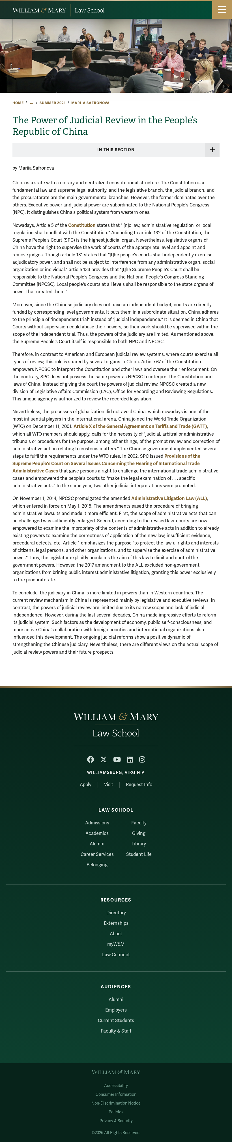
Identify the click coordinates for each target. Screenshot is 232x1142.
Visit (108, 785)
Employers (116, 1010)
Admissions (97, 823)
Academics (97, 833)
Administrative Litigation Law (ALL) (169, 498)
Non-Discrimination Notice (116, 1103)
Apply (85, 785)
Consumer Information (116, 1094)
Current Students (116, 1020)
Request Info (139, 785)
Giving (138, 833)
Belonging (97, 865)
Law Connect (116, 955)
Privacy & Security (116, 1120)
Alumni (97, 844)
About (116, 934)
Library (139, 844)
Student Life (139, 854)
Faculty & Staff (116, 1031)
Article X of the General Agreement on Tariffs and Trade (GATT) (140, 426)
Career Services (97, 854)
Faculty (139, 823)
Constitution (82, 225)
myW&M (116, 944)
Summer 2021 (52, 103)
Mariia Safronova (90, 103)
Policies (116, 1112)
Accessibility (116, 1085)
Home (17, 103)
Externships (116, 923)
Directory (116, 913)
